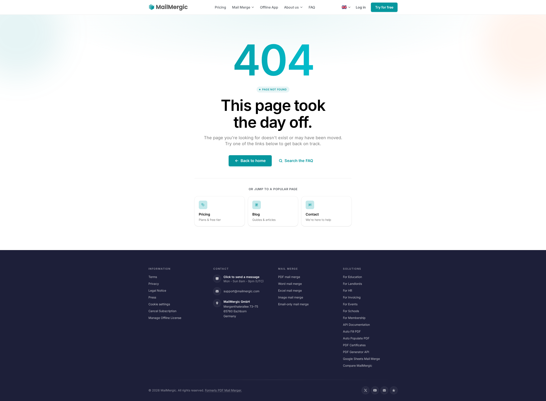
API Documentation (356, 324)
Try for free (384, 7)
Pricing (220, 7)
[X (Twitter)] (365, 390)
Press (152, 297)
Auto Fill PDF (352, 331)
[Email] (384, 390)
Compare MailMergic (357, 365)
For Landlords (352, 283)
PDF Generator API (356, 352)
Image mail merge (290, 297)
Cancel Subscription (162, 311)
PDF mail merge (289, 277)
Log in (361, 7)
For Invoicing (352, 297)
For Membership (354, 318)
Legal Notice (157, 290)
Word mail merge (290, 283)
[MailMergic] (168, 7)
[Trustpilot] (394, 390)
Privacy (153, 283)
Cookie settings (159, 304)
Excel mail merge (290, 290)
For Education (352, 277)
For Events (350, 304)
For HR (347, 290)
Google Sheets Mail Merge (361, 358)
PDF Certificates (354, 345)
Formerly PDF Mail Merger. (223, 390)
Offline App (269, 7)
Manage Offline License (164, 318)
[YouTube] (375, 390)
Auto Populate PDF (356, 338)
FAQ (312, 7)
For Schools (351, 311)
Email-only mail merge (293, 304)
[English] (346, 7)
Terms (152, 277)
